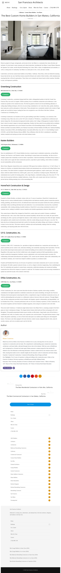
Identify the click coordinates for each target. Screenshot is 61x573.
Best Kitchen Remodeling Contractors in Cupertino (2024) (23, 561)
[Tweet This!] (21, 376)
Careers (46, 7)
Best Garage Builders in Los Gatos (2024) (19, 551)
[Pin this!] (32, 376)
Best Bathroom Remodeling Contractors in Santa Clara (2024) (24, 554)
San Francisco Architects (30, 2)
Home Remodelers (15, 480)
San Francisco (14, 493)
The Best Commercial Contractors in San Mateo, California (26, 396)
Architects (13, 441)
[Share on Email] (40, 376)
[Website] (14, 368)
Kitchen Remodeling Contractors (18, 487)
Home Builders (14, 477)
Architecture (13, 444)
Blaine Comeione (8, 338)
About (30, 7)
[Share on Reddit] (36, 376)
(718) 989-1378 (54, 7)
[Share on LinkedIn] (28, 376)
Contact (6, 94)
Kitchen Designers (15, 484)
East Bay (13, 461)
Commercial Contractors (16, 454)
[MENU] (3, 2)
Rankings (14, 7)
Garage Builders (14, 467)
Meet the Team (38, 7)
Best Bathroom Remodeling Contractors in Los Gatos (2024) (23, 558)
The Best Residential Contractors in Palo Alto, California (34, 387)
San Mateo (39, 12)
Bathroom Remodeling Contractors (18, 448)
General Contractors (15, 471)
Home (8, 7)
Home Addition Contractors (17, 474)
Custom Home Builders (30, 12)
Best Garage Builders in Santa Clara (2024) (19, 548)
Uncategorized (14, 500)
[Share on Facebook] (24, 376)
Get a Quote (23, 7)
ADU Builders (14, 438)
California (21, 12)
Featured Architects (15, 464)
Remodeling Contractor (16, 490)
